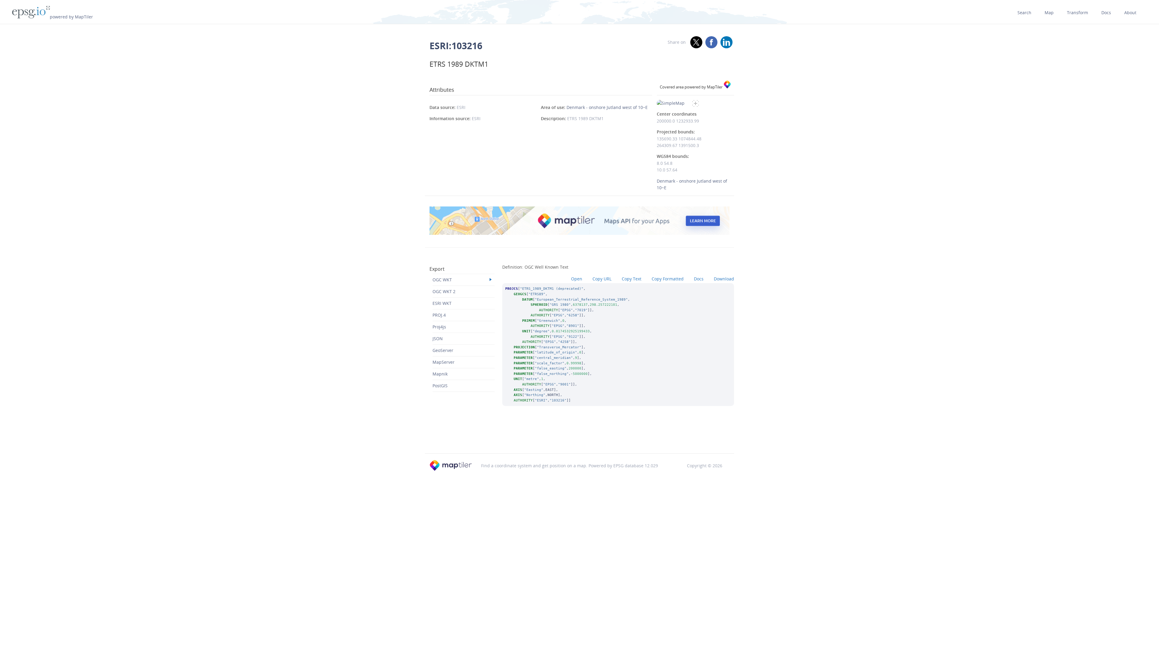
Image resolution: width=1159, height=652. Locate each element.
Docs (1106, 12)
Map (1049, 12)
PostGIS (440, 385)
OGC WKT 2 (444, 291)
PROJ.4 (439, 315)
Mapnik (440, 374)
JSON (438, 338)
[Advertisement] (579, 437)
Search (1024, 12)
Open (576, 279)
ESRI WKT (442, 303)
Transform (1077, 12)
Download (724, 279)
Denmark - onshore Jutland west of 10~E (607, 107)
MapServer (444, 362)
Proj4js (439, 327)
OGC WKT (442, 280)
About (1130, 12)
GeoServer (443, 350)
